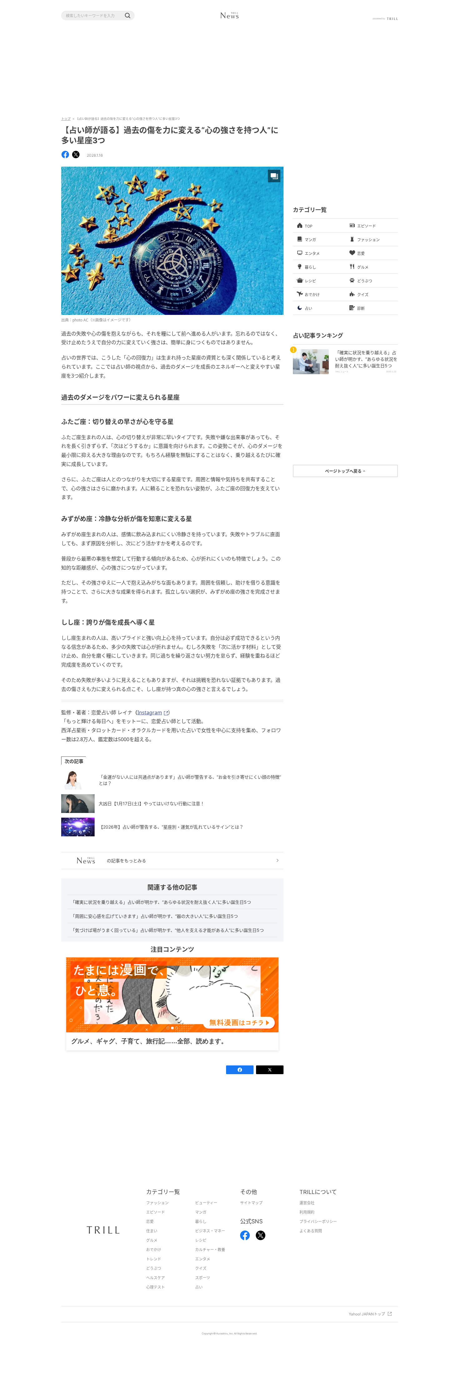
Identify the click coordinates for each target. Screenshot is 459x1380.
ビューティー (206, 1212)
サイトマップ (251, 1212)
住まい (151, 1240)
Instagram (149, 712)
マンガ (200, 1222)
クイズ (200, 1278)
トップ (66, 118)
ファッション (157, 1212)
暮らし (200, 1231)
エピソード (155, 1222)
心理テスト (155, 1296)
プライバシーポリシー (318, 1231)
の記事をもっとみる (126, 860)
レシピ (200, 1250)
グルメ (151, 1250)
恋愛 (150, 1231)
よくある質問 (310, 1240)
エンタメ (202, 1268)
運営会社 (306, 1212)
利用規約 (306, 1222)
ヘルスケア (155, 1287)
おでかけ (153, 1259)
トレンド (153, 1268)
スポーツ (202, 1287)
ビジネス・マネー (210, 1240)
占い (199, 1296)
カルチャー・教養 (210, 1259)
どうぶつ (153, 1278)
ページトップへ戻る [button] (344, 470)
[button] (127, 15)
